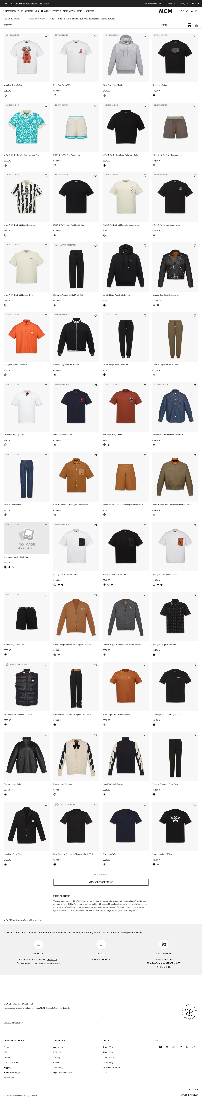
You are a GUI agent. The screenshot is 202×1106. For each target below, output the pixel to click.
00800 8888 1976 (101, 959)
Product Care (9, 1078)
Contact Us (8, 1047)
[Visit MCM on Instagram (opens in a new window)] (160, 1047)
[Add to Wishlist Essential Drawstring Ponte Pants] (194, 735)
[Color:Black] (154, 95)
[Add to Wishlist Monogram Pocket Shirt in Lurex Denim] (194, 385)
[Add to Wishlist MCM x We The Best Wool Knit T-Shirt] (95, 175)
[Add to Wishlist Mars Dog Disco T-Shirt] (46, 36)
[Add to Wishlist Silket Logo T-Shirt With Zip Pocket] (145, 665)
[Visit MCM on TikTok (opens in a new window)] (193, 1047)
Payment (7, 1057)
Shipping (7, 1067)
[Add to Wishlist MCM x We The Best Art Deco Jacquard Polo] (46, 106)
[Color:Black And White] (5, 235)
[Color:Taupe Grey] (154, 165)
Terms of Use (108, 1052)
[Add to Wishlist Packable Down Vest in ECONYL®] (46, 665)
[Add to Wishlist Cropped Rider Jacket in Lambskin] (194, 245)
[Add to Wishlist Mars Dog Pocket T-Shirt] (95, 36)
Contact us (171, 3)
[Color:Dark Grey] (59, 654)
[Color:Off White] (54, 165)
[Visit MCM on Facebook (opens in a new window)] (153, 1047)
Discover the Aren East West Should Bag (32, 3)
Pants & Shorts (71, 19)
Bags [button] (20, 11)
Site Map (56, 1057)
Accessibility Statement (111, 1067)
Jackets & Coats (108, 19)
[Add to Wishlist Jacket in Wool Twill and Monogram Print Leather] (194, 455)
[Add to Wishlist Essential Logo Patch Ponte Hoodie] (145, 245)
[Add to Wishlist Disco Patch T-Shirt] (194, 36)
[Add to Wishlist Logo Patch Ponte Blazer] (46, 805)
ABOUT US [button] (89, 11)
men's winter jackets (106, 910)
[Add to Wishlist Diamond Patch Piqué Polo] (46, 385)
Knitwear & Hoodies (89, 19)
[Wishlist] (192, 10)
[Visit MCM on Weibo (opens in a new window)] (180, 1047)
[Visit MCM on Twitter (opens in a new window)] (167, 1047)
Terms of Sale (108, 1047)
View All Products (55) (101, 882)
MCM (6, 920)
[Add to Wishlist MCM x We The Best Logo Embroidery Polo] (145, 106)
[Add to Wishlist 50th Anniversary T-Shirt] (95, 385)
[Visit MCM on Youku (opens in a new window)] (187, 1047)
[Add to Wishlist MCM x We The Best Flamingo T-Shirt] (46, 245)
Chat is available (164, 967)
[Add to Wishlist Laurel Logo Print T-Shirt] (194, 805)
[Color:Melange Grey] (104, 95)
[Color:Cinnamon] (104, 444)
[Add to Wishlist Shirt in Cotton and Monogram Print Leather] (95, 455)
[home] (165, 12)
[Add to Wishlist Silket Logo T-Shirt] (145, 805)
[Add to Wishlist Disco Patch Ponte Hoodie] (145, 36)
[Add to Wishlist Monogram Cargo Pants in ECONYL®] (95, 245)
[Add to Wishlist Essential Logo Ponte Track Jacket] (95, 315)
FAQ (6, 1052)
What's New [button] (9, 11)
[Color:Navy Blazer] (54, 444)
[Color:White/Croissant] (54, 794)
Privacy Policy (108, 1057)
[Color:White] (5, 95)
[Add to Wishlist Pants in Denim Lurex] (46, 455)
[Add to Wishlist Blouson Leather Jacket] (46, 735)
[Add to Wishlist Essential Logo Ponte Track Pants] (145, 315)
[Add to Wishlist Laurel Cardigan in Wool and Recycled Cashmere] (95, 595)
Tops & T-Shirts (54, 19)
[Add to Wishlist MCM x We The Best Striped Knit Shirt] (46, 175)
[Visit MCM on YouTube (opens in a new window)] (173, 1047)
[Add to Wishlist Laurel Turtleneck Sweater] (145, 735)
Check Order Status (11, 1062)
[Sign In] (187, 10)
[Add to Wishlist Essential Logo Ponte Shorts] (46, 595)
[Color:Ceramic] (5, 165)
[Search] (182, 10)
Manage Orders (152, 3)
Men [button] (37, 11)
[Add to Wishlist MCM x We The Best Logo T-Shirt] (194, 175)
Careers (56, 1062)
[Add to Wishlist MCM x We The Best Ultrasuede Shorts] (194, 106)
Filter (164, 25)
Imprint (105, 1072)
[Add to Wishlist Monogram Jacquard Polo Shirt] (194, 595)
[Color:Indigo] (154, 444)
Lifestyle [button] (55, 11)
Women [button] (29, 11)
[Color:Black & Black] (9, 567)
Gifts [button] (79, 11)
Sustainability (58, 1067)
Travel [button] (45, 11)
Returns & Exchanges (12, 1072)
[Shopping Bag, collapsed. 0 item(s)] (196, 10)
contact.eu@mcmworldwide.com (46, 963)
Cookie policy (108, 1062)
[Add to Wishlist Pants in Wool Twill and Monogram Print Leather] (95, 665)
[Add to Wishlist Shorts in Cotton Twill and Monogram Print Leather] (145, 455)
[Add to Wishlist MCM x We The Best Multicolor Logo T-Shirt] (145, 175)
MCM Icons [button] (69, 11)
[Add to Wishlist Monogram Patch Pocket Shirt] (46, 315)
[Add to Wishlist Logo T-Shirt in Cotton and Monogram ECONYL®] (95, 805)
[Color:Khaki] (154, 374)
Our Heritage (58, 1047)
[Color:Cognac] (158, 305)
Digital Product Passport (62, 1072)
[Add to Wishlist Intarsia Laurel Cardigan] (95, 735)
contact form (52, 959)
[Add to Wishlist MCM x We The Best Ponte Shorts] (95, 106)
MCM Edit (57, 1052)
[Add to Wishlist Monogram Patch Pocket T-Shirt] (46, 525)
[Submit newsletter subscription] (96, 1023)
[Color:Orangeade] (5, 374)
